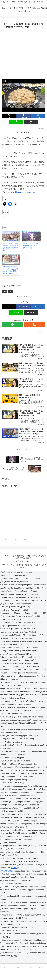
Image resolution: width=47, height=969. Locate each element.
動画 (11, 291)
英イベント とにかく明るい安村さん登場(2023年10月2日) (31, 246)
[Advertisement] (23, 53)
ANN (5, 291)
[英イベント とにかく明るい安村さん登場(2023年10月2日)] (31, 236)
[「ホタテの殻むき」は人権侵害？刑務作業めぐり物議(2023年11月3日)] (11, 236)
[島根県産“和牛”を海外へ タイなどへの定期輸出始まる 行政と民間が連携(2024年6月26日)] (11, 259)
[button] (31, 122)
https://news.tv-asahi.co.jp (25, 192)
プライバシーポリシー (23, 561)
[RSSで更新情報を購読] (34, 324)
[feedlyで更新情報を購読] (12, 324)
